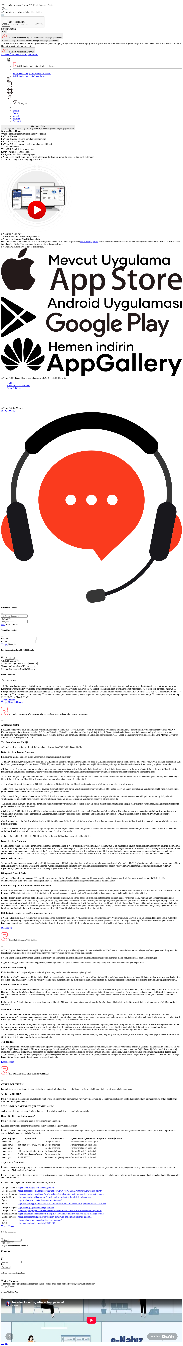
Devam (11, 1286)
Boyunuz (5, 638)
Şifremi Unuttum (8, 29)
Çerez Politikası (14, 388)
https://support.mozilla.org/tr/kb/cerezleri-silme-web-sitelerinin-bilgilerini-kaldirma (55, 1197)
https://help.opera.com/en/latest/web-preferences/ (40, 1200)
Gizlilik (10, 383)
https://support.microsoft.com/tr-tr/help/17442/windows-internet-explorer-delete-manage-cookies (61, 1194)
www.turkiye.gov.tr (89, 241)
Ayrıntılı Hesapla (8, 699)
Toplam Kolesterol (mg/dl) (13, 666)
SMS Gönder (12, 624)
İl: (2, 1259)
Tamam (10, 1062)
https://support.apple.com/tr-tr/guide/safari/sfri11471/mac (80, 1203)
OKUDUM (6, 928)
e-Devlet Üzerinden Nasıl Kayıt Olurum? (19, 54)
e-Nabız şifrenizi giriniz (11, 12)
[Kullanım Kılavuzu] (8, 80)
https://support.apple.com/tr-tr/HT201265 (36, 1203)
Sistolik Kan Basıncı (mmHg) (14, 669)
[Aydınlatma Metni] (9, 86)
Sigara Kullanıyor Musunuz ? (14, 663)
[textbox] (42, 5)
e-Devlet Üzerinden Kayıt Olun (21, 52)
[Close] (2, 636)
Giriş (4, 32)
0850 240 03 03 (8, 410)
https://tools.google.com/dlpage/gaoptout (36, 1187)
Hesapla (12, 644)
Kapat (4, 1062)
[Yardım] (10, 93)
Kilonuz (4, 641)
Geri (3, 624)
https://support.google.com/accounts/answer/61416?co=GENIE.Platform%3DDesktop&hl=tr (60, 1191)
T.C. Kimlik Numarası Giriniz (14, 5)
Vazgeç (4, 644)
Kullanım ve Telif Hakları (18, 385)
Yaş (2, 658)
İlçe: (3, 1264)
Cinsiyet (5, 661)
